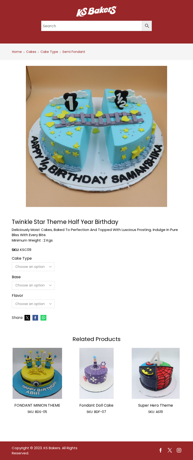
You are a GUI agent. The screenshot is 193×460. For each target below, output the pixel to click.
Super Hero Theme (155, 405)
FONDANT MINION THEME (37, 405)
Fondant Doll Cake (96, 405)
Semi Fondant (73, 51)
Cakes (31, 51)
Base (16, 277)
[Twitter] (27, 318)
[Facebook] (35, 318)
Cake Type (49, 51)
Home (17, 51)
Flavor (17, 295)
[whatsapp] (42, 318)
